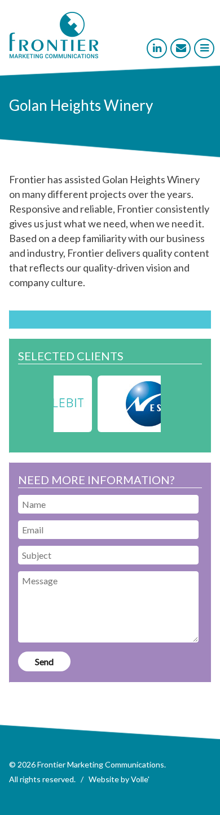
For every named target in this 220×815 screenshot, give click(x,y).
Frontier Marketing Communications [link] (100, 764)
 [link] (181, 48)
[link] (54, 55)
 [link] (157, 48)
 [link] (204, 48)
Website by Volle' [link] (119, 779)
